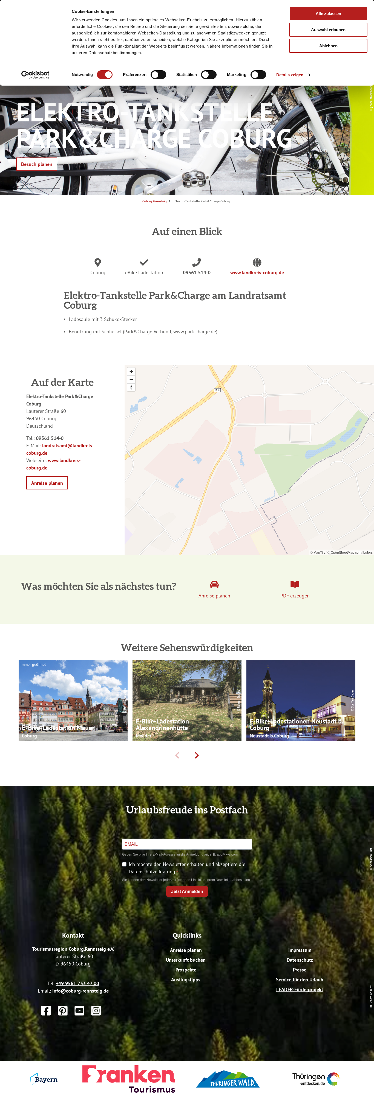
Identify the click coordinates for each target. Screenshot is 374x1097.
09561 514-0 (197, 272)
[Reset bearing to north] (131, 387)
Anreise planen (186, 950)
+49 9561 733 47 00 (77, 983)
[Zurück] (177, 755)
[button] (36, 164)
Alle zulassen (328, 13)
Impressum (299, 950)
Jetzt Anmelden (187, 891)
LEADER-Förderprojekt (299, 989)
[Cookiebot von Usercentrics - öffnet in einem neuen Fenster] (35, 75)
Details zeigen (289, 74)
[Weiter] (197, 755)
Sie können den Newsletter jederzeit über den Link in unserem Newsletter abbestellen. (186, 880)
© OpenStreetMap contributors (350, 552)
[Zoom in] (131, 371)
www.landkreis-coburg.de (257, 272)
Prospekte (186, 970)
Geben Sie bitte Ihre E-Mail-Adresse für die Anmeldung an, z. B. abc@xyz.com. (180, 854)
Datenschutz (300, 960)
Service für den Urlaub (299, 979)
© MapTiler (318, 552)
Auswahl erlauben (328, 29)
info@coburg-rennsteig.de (80, 991)
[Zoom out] (131, 379)
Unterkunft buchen (186, 960)
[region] (249, 460)
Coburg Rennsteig (154, 201)
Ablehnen (328, 45)
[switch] (158, 74)
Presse (299, 970)
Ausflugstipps (185, 979)
